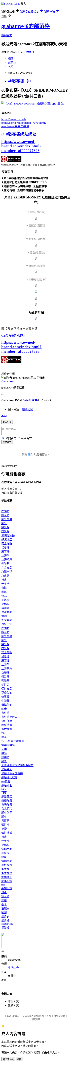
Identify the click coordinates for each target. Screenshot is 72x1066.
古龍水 (5, 908)
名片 (10, 66)
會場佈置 (6, 804)
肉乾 (4, 591)
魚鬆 (4, 587)
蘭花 (4, 737)
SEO (4, 788)
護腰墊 (5, 757)
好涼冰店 (6, 539)
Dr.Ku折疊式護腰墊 (12, 741)
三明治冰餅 (8, 535)
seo (3, 884)
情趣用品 (6, 849)
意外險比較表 (9, 716)
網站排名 (6, 785)
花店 (4, 792)
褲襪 (4, 828)
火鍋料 (5, 604)
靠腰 (4, 749)
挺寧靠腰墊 (8, 745)
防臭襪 (5, 531)
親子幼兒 (27, 409)
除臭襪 (5, 527)
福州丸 (5, 608)
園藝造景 (6, 725)
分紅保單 (6, 721)
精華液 (5, 896)
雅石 (4, 733)
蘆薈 (4, 892)
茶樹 (4, 900)
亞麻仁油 (6, 692)
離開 (19, 1059)
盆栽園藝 (6, 729)
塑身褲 (5, 920)
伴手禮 (5, 583)
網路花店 (6, 796)
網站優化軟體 (9, 777)
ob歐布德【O (19, 81)
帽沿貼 (5, 515)
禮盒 (4, 579)
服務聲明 (36, 1019)
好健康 (5, 684)
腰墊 (4, 753)
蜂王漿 (5, 696)
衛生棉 (5, 869)
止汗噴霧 (6, 559)
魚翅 (4, 616)
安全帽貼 (6, 543)
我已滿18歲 (8, 1059)
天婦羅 (5, 600)
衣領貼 (5, 511)
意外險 (5, 712)
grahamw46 (7, 381)
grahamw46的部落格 (25, 26)
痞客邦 (27, 400)
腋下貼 (5, 551)
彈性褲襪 (6, 832)
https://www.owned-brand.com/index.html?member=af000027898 (21, 146)
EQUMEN (7, 923)
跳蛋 (4, 857)
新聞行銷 (6, 888)
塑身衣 (5, 916)
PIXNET (15, 1016)
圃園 (4, 912)
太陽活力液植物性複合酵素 (17, 765)
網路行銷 (6, 881)
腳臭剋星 (6, 519)
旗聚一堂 (6, 571)
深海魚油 (6, 704)
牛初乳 (5, 700)
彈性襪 (5, 824)
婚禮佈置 (6, 800)
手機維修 (6, 865)
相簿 (10, 58)
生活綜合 (28, 52)
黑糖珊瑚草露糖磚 (12, 773)
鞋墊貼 (5, 563)
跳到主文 (6, 35)
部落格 (12, 62)
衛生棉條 (6, 873)
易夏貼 (5, 547)
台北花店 (6, 808)
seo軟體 (5, 781)
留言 (34, 400)
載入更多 (7, 422)
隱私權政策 (59, 1016)
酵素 (4, 708)
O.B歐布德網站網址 (18, 134)
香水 (4, 904)
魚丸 (4, 595)
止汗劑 (5, 555)
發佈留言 (7, 442)
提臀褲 (5, 927)
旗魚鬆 (5, 575)
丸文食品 (6, 567)
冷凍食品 (6, 612)
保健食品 (6, 688)
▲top (4, 415)
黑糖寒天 (6, 769)
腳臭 (4, 523)
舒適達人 (6, 877)
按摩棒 (5, 853)
